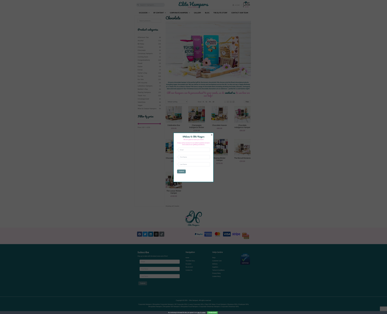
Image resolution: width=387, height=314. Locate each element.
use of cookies (201, 312)
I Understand (212, 312)
